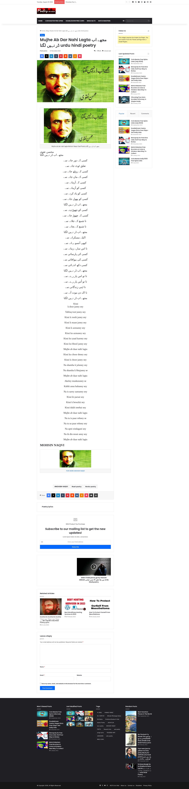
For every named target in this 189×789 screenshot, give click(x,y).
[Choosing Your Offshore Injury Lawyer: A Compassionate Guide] (70, 724)
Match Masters (104, 21)
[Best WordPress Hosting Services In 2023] (75, 604)
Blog (47, 31)
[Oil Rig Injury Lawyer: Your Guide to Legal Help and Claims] (80, 724)
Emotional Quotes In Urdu (112, 719)
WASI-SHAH (100, 739)
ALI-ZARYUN (100, 716)
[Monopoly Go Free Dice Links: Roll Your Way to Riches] (124, 69)
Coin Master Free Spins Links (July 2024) (139, 60)
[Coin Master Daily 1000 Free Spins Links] (124, 161)
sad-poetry (77, 487)
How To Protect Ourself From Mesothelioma (99, 613)
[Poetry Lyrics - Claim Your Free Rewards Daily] (46, 11)
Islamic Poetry (101, 722)
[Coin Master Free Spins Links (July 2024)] (124, 61)
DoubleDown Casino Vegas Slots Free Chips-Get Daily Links (139, 78)
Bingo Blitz (91, 21)
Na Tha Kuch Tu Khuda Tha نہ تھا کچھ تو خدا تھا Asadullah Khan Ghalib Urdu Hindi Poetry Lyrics (144, 738)
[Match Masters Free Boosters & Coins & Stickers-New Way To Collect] (124, 88)
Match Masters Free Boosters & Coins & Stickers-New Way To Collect (138, 89)
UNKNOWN (100, 736)
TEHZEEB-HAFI (111, 732)
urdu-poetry (91, 487)
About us (123, 785)
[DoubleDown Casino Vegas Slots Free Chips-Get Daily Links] (124, 78)
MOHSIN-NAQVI (62, 487)
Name (42, 667)
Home (40, 21)
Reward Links (107, 729)
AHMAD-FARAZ (109, 712)
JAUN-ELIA (111, 722)
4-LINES (99, 712)
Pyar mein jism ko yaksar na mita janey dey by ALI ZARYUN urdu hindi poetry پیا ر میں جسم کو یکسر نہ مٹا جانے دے (144, 754)
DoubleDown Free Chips (75, 21)
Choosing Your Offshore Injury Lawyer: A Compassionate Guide (85, 2)
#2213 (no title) (114, 785)
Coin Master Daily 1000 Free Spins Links (139, 160)
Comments (145, 113)
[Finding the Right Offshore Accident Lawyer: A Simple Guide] (89, 724)
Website (79, 675)
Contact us (131, 785)
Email (42, 675)
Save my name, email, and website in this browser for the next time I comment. (66, 683)
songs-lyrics (100, 732)
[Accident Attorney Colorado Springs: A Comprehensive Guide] (89, 718)
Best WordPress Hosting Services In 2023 (73, 613)
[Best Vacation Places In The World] (131, 721)
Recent (132, 113)
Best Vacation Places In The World (145, 713)
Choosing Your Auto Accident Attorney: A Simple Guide (138, 99)
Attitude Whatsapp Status (114, 716)
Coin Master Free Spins (54, 21)
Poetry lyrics (43, 51)
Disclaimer (139, 785)
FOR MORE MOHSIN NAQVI (75, 471)
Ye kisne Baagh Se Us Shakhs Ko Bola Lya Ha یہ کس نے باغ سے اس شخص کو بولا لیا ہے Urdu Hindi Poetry (144, 769)
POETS (99, 729)
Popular (121, 113)
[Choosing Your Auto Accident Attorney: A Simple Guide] (124, 100)
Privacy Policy (147, 785)
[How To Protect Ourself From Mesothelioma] (100, 604)
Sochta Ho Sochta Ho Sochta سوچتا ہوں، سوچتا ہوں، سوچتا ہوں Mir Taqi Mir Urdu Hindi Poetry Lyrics (50, 619)
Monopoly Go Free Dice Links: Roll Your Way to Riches (139, 69)
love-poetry (100, 726)
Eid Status (100, 719)
